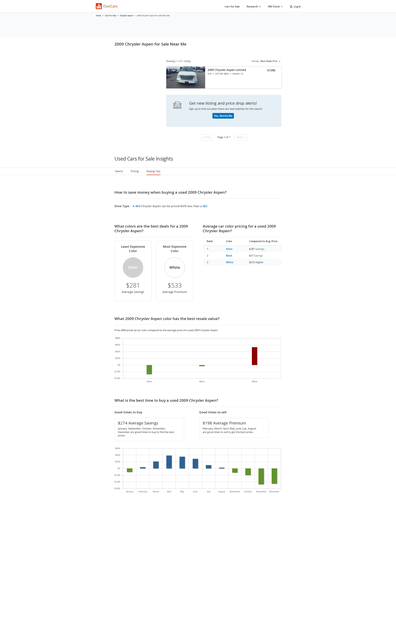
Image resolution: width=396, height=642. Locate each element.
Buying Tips (153, 171)
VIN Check (274, 6)
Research (252, 6)
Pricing (135, 171)
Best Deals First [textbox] (269, 61)
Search (119, 171)
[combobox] (271, 61)
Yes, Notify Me (223, 116)
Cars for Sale (232, 6)
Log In (297, 6)
